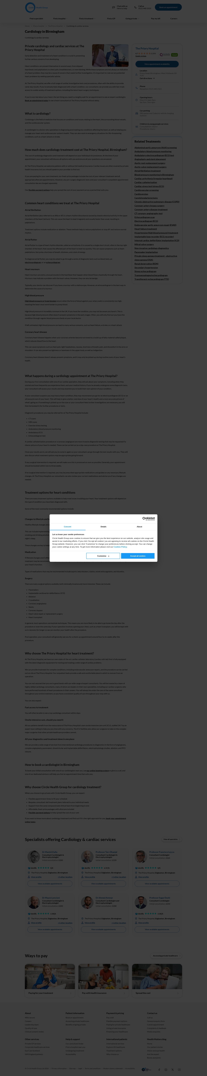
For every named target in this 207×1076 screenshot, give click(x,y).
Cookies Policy (120, 547)
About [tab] (139, 527)
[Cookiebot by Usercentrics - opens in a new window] (144, 519)
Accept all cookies (137, 556)
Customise (101, 556)
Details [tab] (103, 527)
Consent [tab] (67, 527)
